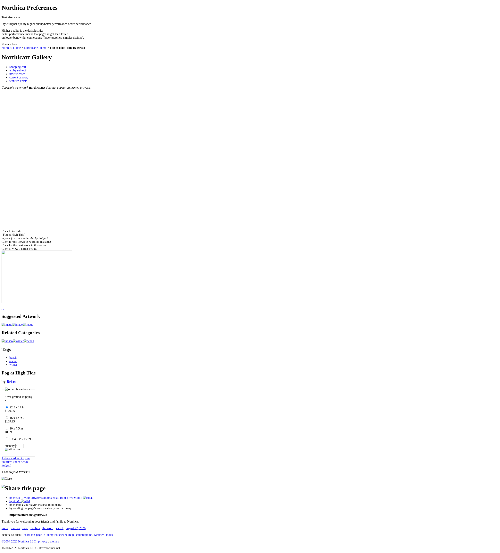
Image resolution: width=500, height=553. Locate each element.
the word (47, 528)
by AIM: (15, 501)
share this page (33, 534)
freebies (35, 528)
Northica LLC (27, 541)
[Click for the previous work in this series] (3, 308)
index (109, 534)
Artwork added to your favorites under (16, 462)
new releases (17, 74)
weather (99, 534)
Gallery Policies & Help (59, 534)
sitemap (54, 541)
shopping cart (17, 66)
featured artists (18, 81)
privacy (42, 541)
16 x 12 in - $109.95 (14, 419)
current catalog (18, 77)
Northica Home (11, 47)
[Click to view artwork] (7, 324)
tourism (15, 528)
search (59, 528)
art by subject (17, 70)
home (5, 528)
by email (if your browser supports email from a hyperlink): (46, 497)
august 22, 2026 (76, 528)
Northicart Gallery (35, 47)
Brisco (12, 382)
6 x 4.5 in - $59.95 (21, 439)
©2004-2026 (9, 541)
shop (25, 528)
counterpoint (84, 534)
